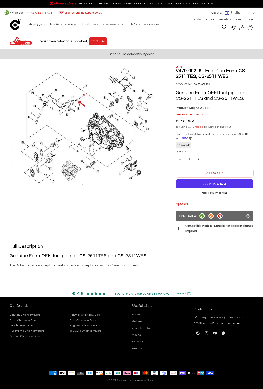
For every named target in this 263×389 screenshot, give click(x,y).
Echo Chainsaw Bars (23, 320)
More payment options (214, 193)
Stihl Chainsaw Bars (83, 320)
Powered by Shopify (144, 380)
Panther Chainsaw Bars (85, 315)
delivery (210, 19)
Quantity (181, 151)
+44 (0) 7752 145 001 (38, 12)
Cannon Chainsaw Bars (25, 315)
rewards (249, 19)
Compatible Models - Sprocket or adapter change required (219, 228)
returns (137, 348)
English (235, 12)
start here (98, 41)
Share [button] (184, 203)
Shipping (198, 127)
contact (198, 19)
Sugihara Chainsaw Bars (86, 325)
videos (238, 19)
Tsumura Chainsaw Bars (85, 331)
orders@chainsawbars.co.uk (83, 12)
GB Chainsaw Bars (22, 325)
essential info (224, 19)
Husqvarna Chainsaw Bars (27, 331)
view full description (189, 115)
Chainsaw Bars (125, 380)
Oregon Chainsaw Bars (25, 336)
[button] (37, 24)
